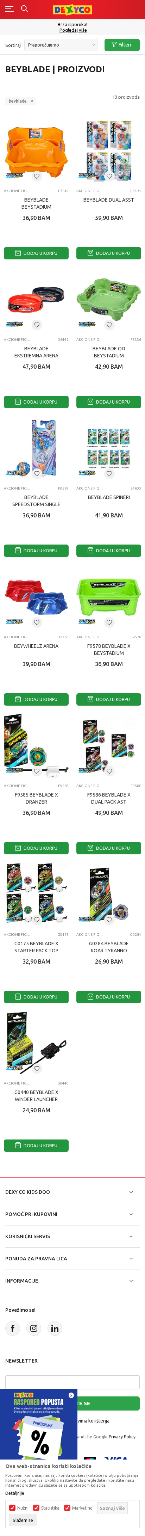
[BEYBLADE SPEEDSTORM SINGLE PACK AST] (36, 448)
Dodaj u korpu (40, 253)
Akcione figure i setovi (17, 191)
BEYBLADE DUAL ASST (108, 200)
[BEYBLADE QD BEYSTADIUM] (108, 299)
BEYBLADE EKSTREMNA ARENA (36, 352)
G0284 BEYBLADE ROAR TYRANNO (109, 947)
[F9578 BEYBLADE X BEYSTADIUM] (108, 597)
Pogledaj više (73, 30)
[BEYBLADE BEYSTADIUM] (36, 150)
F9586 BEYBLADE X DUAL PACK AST (109, 798)
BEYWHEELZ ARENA (36, 646)
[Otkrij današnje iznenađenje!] (38, 1427)
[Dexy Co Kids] (72, 9)
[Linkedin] (55, 1328)
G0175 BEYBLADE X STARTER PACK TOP (36, 947)
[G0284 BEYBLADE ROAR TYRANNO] (108, 894)
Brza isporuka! (72, 24)
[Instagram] (34, 1328)
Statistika (50, 1508)
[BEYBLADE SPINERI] (108, 448)
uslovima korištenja (88, 1421)
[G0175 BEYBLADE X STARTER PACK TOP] (36, 894)
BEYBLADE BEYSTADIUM (36, 203)
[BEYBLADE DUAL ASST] (108, 150)
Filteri (125, 45)
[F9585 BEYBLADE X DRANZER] (36, 745)
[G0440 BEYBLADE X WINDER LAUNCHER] (36, 1043)
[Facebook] (13, 1328)
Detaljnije (14, 1493)
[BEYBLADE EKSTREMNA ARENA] (36, 299)
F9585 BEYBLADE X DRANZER (36, 798)
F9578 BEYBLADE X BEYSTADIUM (109, 649)
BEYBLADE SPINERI (109, 497)
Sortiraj (13, 45)
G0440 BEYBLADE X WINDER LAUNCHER (36, 1095)
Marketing (82, 1508)
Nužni (23, 1508)
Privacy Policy (122, 1436)
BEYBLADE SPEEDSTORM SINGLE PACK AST (36, 504)
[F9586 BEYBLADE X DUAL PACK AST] (108, 745)
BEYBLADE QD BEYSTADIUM (109, 352)
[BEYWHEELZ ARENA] (36, 597)
